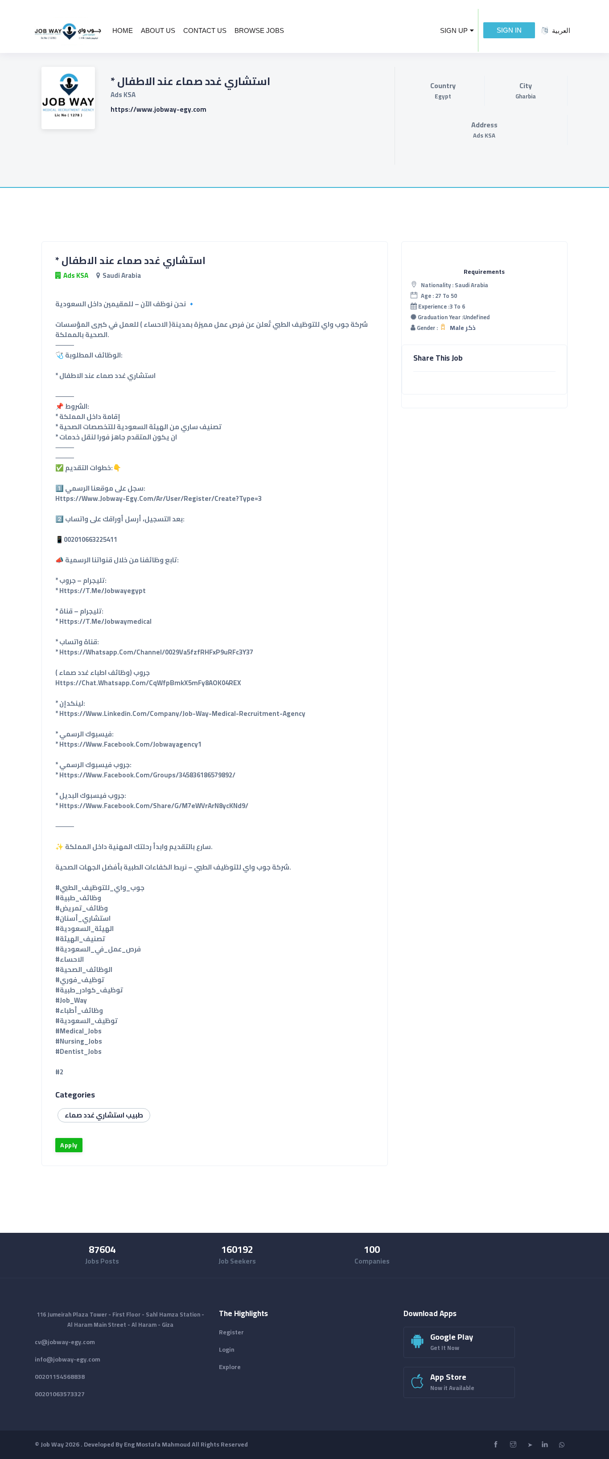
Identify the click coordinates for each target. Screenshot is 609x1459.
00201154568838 (60, 1376)
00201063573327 (60, 1394)
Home (122, 30)
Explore (230, 1367)
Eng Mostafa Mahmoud (157, 1444)
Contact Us (204, 30)
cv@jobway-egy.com (65, 1342)
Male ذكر (463, 327)
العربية (561, 30)
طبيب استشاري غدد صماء (104, 1115)
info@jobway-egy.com (67, 1359)
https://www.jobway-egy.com (158, 109)
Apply (69, 1145)
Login (227, 1349)
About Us (158, 30)
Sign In (509, 30)
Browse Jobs (259, 30)
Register (231, 1332)
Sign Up (454, 30)
